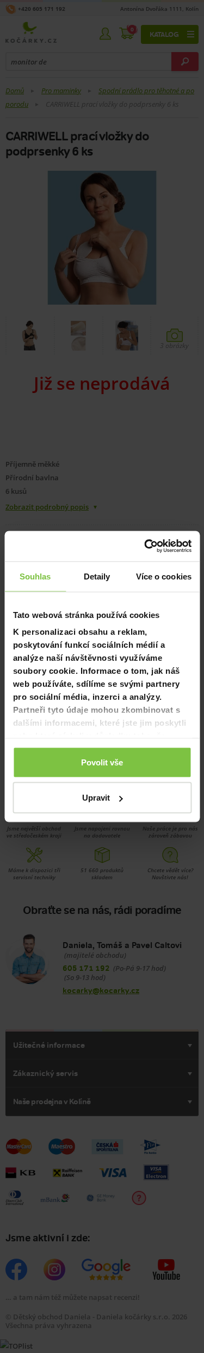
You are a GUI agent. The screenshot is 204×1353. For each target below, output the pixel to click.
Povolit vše (102, 761)
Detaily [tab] (97, 576)
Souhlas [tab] (35, 576)
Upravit (96, 797)
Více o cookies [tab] (163, 576)
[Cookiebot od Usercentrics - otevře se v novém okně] (145, 546)
